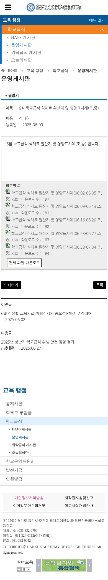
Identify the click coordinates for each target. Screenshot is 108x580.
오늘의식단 (21, 60)
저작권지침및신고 (79, 498)
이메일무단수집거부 (29, 505)
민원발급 (14, 479)
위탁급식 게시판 (26, 52)
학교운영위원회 (20, 461)
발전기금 (14, 470)
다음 (89, 565)
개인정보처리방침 (29, 498)
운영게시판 (21, 45)
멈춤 (23, 569)
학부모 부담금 (19, 412)
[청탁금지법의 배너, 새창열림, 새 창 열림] (64, 565)
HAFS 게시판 (23, 37)
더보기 (19, 569)
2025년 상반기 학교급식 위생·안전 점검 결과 (37, 342)
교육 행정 (35, 71)
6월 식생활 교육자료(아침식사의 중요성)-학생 (38, 313)
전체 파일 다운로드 (24, 263)
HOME (12, 70)
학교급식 (16, 29)
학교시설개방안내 (79, 505)
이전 (38, 565)
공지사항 (14, 404)
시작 (28, 569)
